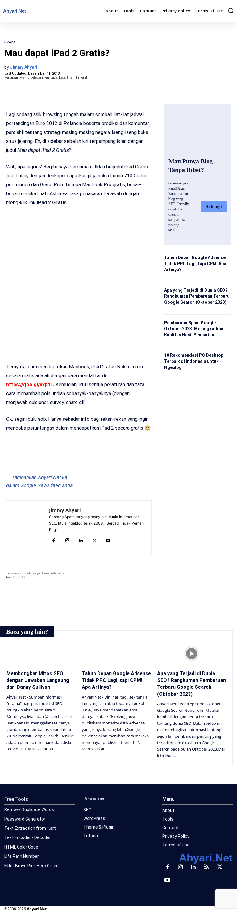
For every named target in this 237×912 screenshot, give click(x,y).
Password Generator (24, 819)
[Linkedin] (80, 540)
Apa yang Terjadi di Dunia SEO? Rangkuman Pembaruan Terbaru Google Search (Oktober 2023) (197, 296)
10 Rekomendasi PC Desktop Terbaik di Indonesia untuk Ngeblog (193, 361)
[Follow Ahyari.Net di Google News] (118, 479)
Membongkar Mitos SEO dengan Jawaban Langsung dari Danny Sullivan (37, 680)
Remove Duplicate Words (29, 809)
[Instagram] (67, 540)
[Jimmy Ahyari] (28, 527)
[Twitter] (66, 458)
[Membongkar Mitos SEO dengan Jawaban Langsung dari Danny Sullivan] (41, 653)
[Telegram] (95, 458)
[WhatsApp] (81, 458)
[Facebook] (52, 458)
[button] (231, 10)
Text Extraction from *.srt (30, 828)
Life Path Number (21, 856)
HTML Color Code (21, 847)
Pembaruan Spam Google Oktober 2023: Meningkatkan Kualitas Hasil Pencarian (193, 328)
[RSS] (206, 867)
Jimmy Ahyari (23, 67)
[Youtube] (108, 540)
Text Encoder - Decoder (27, 837)
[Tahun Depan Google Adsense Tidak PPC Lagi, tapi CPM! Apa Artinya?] (116, 653)
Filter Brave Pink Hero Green (31, 865)
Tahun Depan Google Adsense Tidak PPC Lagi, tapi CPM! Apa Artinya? (195, 263)
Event (10, 42)
